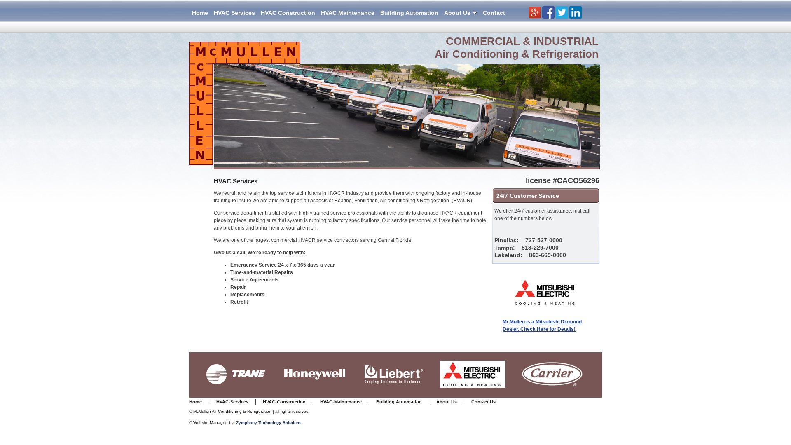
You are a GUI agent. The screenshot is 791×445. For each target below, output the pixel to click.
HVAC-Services (232, 401)
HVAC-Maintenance (341, 401)
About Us (457, 12)
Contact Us (483, 401)
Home (200, 12)
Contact (494, 12)
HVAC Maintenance (347, 12)
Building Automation (409, 12)
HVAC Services (234, 12)
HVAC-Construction (284, 401)
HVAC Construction (288, 12)
